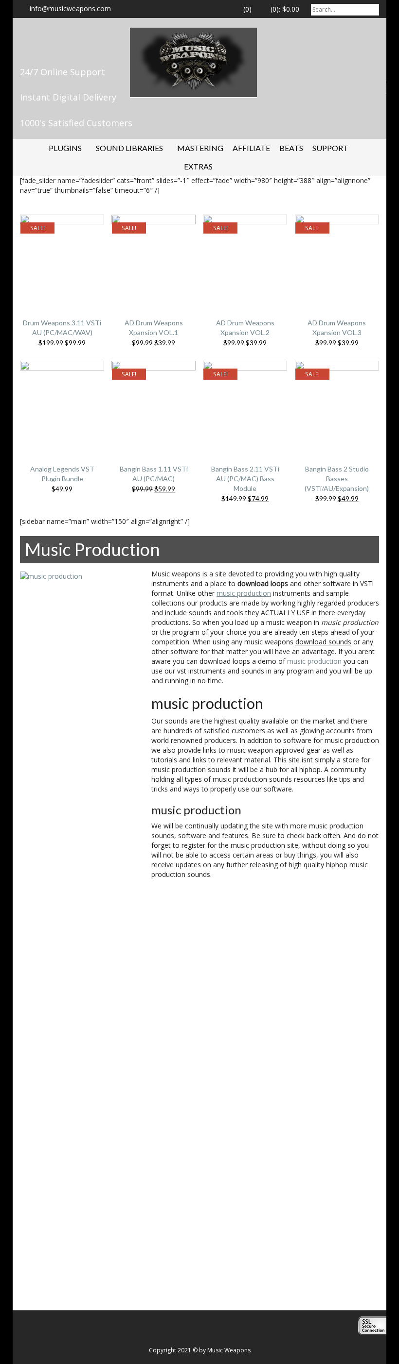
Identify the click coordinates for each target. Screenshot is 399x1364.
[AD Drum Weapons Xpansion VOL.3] (337, 258)
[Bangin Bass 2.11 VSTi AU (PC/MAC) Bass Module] (245, 404)
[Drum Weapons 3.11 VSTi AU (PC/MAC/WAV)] (62, 258)
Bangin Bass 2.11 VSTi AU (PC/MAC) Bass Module (245, 478)
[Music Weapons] (193, 61)
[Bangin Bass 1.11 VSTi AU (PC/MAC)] (153, 404)
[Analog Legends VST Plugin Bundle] (62, 404)
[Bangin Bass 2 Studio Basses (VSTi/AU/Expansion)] (337, 404)
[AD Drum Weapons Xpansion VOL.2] (245, 258)
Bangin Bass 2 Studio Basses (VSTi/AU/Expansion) (337, 478)
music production (314, 661)
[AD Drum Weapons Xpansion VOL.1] (153, 258)
